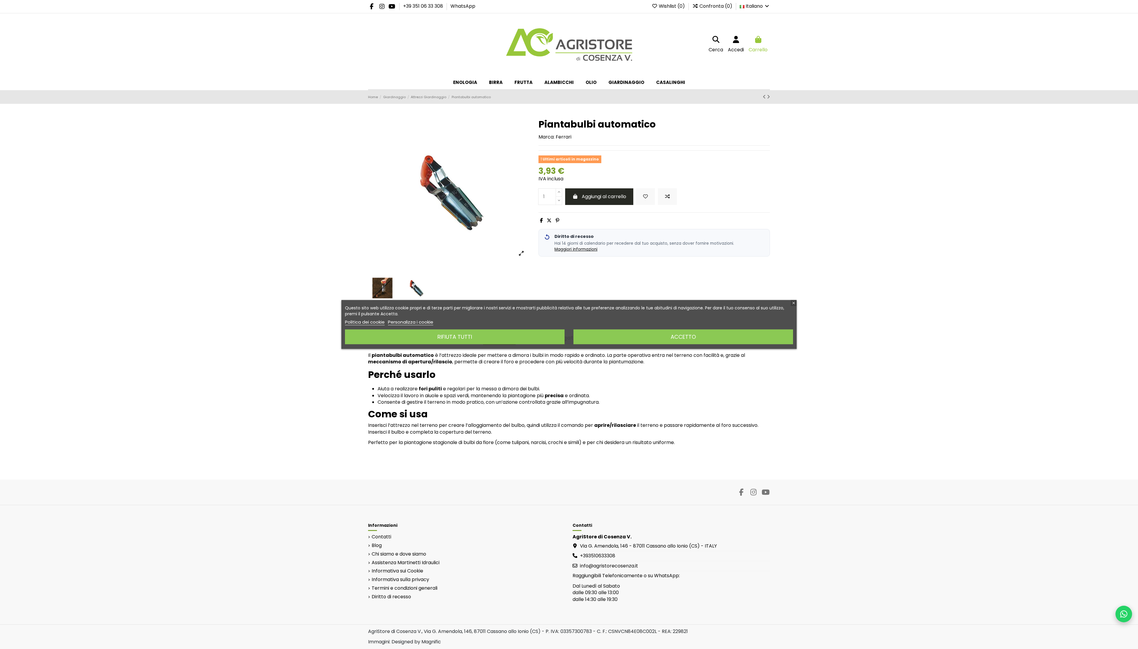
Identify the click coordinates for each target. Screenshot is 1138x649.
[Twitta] (549, 220)
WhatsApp (462, 6)
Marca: (546, 137)
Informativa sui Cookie (397, 571)
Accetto (683, 337)
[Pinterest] (557, 220)
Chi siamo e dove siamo (399, 554)
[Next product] (768, 96)
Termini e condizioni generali (404, 588)
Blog (377, 545)
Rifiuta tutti (454, 337)
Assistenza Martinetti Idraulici (405, 562)
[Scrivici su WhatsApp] (1123, 614)
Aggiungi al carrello (604, 196)
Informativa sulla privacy (400, 579)
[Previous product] (765, 96)
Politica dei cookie (365, 322)
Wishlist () (672, 6)
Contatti (381, 537)
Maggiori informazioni (575, 249)
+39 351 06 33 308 (423, 6)
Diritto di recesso (391, 597)
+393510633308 (597, 555)
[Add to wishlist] (645, 196)
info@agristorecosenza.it (609, 565)
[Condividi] (541, 220)
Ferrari (563, 136)
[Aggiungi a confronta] (667, 196)
